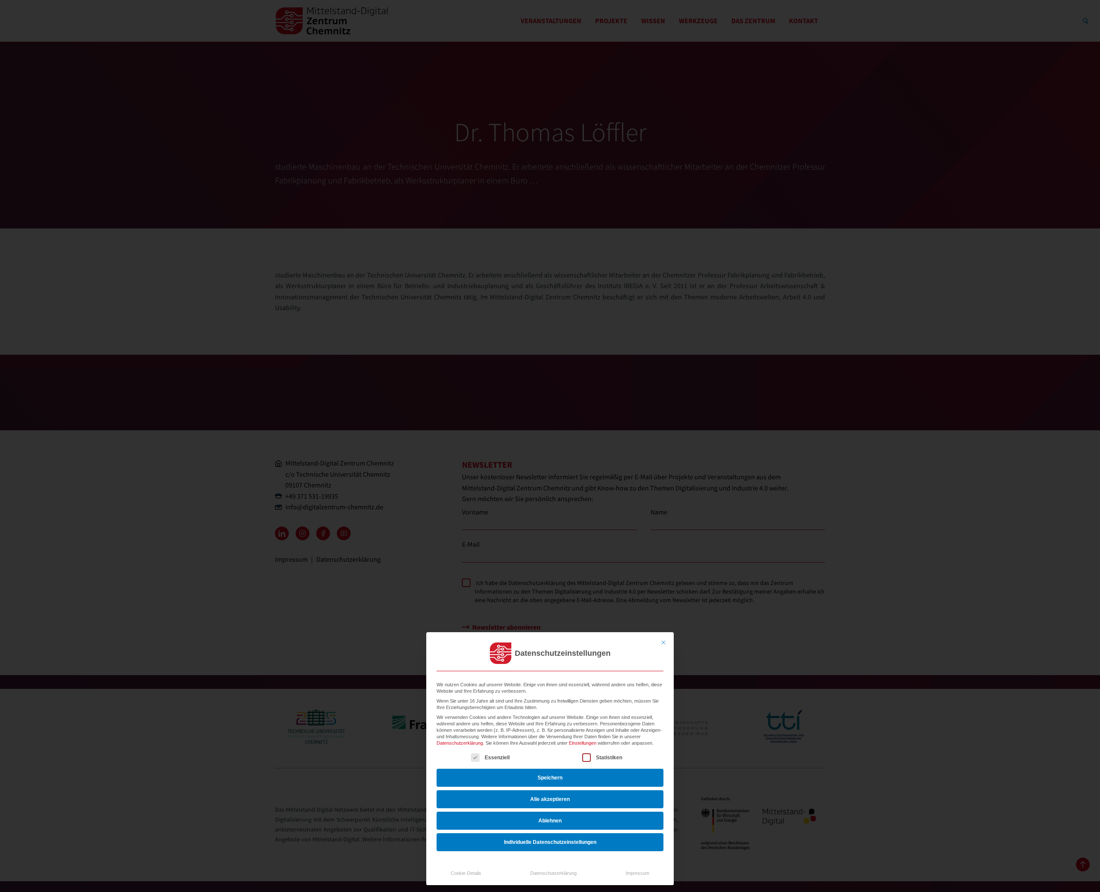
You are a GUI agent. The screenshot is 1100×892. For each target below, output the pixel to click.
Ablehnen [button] (550, 821)
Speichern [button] (550, 778)
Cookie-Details (466, 873)
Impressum (637, 873)
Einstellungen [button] (582, 743)
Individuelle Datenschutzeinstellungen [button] (550, 842)
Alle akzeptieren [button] (550, 799)
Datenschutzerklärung (460, 743)
